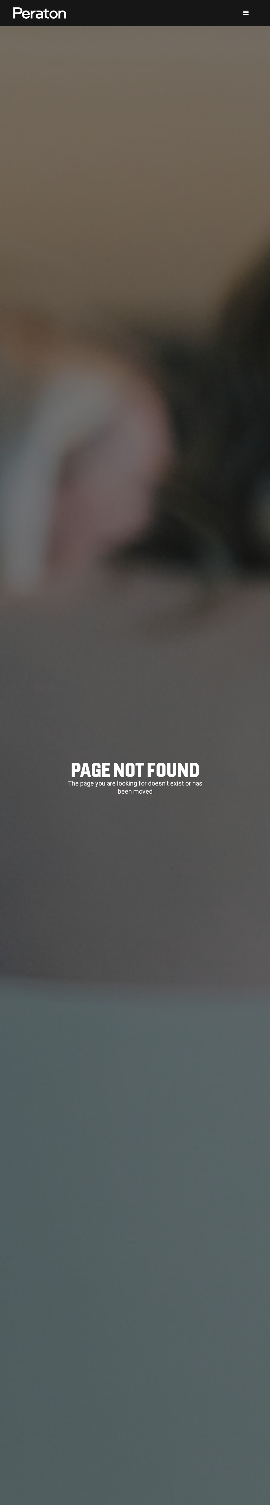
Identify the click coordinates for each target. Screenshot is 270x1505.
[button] (246, 13)
